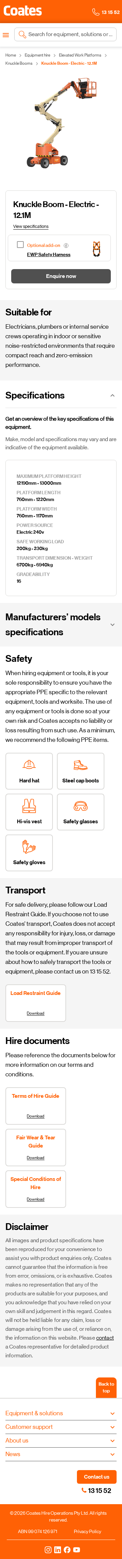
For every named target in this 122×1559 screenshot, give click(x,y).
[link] (84, 1490)
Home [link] (10, 55)
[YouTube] (76, 1549)
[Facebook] (67, 1549)
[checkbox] (48, 244)
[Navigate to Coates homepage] (22, 11)
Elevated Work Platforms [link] (80, 55)
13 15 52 (99, 1490)
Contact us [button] (96, 1477)
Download (35, 1013)
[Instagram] (48, 1549)
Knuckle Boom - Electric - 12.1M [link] (69, 63)
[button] (22, 10)
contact (105, 1338)
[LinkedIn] (57, 1549)
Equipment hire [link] (37, 55)
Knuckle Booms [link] (19, 63)
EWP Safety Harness (48, 255)
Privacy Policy (87, 1531)
